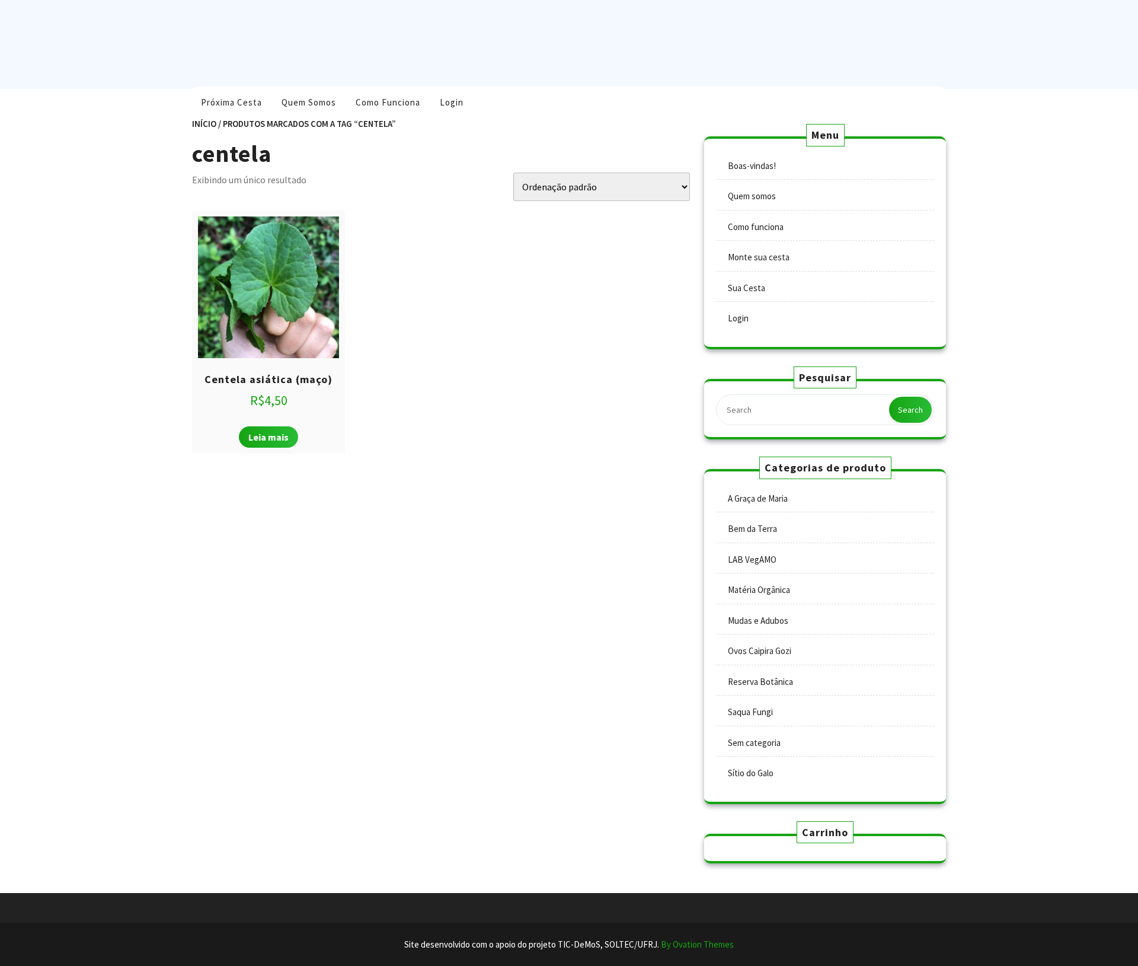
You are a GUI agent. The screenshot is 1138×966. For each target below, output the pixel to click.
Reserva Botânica (760, 681)
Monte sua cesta (758, 257)
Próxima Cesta (231, 102)
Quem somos (309, 102)
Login (451, 102)
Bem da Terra (752, 528)
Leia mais (268, 437)
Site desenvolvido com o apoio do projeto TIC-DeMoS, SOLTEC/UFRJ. (569, 944)
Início (204, 123)
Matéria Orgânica (759, 589)
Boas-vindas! (752, 165)
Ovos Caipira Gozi (759, 650)
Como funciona (388, 102)
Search (910, 409)
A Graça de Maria (758, 498)
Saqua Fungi (750, 712)
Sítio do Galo (750, 773)
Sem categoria (754, 742)
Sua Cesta (746, 288)
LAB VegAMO (752, 559)
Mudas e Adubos (758, 620)
